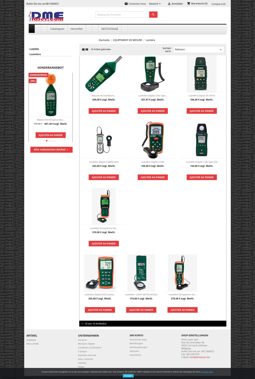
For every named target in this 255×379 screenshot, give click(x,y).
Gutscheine (135, 355)
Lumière (34, 49)
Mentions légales (86, 343)
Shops (81, 366)
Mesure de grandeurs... (104, 95)
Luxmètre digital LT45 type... (152, 95)
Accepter (128, 375)
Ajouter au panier (51, 135)
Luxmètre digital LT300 (152, 161)
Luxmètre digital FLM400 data (104, 161)
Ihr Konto (136, 335)
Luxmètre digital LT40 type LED (201, 161)
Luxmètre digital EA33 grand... (100, 294)
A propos (82, 351)
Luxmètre (35, 54)
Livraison (82, 339)
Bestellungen (136, 343)
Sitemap (82, 362)
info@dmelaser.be (199, 357)
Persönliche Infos (138, 339)
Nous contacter (85, 359)
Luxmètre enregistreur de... (103, 228)
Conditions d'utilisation (89, 347)
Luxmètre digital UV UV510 (202, 95)
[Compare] (50, 129)
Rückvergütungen (138, 347)
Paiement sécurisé (87, 355)
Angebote (31, 339)
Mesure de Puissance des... (50, 119)
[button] (46, 140)
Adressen (134, 351)
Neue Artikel (32, 343)
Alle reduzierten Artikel (51, 149)
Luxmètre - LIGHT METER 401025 (141, 294)
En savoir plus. (207, 371)
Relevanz (199, 49)
